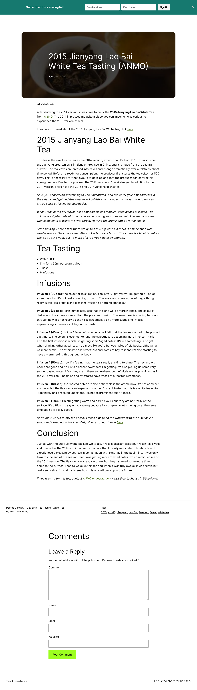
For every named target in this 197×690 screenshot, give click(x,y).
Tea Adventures (16, 681)
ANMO (48, 116)
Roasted (143, 512)
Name (52, 605)
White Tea (58, 507)
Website (53, 636)
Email (51, 620)
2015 (104, 512)
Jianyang (122, 512)
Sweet (153, 512)
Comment (56, 567)
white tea (163, 512)
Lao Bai (133, 512)
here (130, 129)
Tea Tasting (45, 507)
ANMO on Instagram (96, 478)
